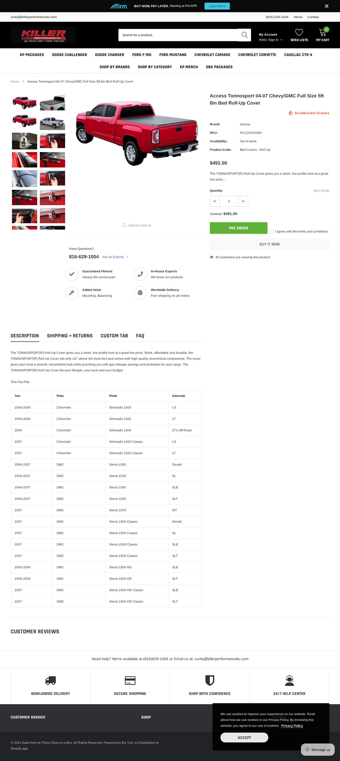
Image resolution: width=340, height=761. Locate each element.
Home (15, 81)
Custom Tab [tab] (114, 336)
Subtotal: (216, 214)
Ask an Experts (113, 257)
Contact (313, 17)
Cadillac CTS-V (298, 55)
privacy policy (292, 726)
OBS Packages (219, 67)
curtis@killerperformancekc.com (34, 17)
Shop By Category (155, 67)
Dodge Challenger (69, 55)
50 (217, 257)
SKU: (214, 133)
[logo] (44, 35)
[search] (244, 35)
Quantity (216, 190)
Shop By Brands (115, 67)
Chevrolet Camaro (212, 55)
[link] (24, 102)
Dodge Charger (109, 55)
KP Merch (189, 67)
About (298, 17)
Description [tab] (25, 336)
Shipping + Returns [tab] (70, 336)
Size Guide (321, 190)
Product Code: (221, 150)
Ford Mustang (172, 55)
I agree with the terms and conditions (301, 231)
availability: (219, 141)
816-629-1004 (84, 256)
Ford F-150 (141, 55)
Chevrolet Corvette (257, 55)
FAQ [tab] (140, 336)
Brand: (215, 124)
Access (245, 124)
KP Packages (32, 55)
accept (244, 738)
